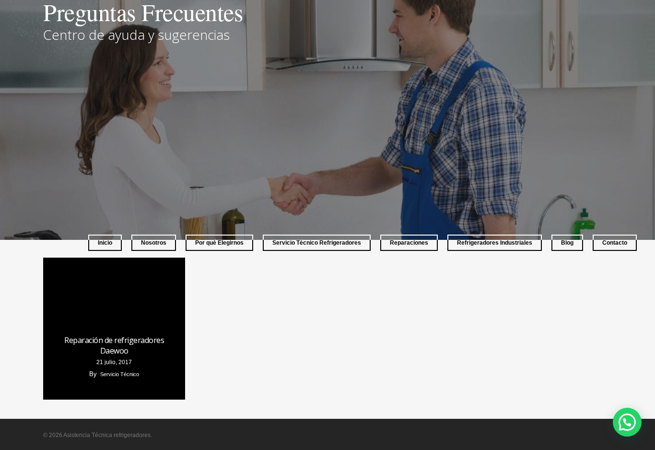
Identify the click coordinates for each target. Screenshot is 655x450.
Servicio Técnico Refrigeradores (316, 242)
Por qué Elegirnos (219, 242)
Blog (567, 242)
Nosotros (153, 242)
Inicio (105, 242)
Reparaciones (409, 242)
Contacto (614, 242)
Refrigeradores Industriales (494, 242)
